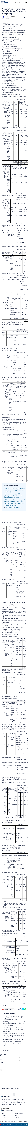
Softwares (14, 1099)
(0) (3, 1009)
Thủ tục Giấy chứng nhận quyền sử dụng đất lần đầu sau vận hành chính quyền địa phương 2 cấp (13, 1017)
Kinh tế (13, 1101)
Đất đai (3, 1099)
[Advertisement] (14, 1077)
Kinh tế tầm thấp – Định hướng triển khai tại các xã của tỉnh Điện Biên (13, 1040)
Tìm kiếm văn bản (18, 1113)
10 (4, 1045)
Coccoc (3, 1113)
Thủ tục (3, 1102)
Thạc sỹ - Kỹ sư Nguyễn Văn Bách (18, 1122)
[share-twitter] (23, 1009)
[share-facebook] (20, 1009)
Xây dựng (12, 1009)
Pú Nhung (19, 1104)
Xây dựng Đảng (20, 1101)
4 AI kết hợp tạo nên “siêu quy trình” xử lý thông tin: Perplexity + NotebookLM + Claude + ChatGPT (14, 1023)
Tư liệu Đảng (17, 1118)
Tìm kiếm (18, 2)
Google (3, 1118)
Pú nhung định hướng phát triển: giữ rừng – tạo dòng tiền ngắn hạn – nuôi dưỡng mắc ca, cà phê (14, 495)
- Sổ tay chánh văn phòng (10, 1121)
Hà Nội (14, 1104)
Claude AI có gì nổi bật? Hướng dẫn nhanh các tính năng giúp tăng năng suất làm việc (14, 490)
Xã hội (19, 1099)
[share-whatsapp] (25, 1009)
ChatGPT (3, 1115)
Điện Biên (9, 1104)
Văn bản (7, 1009)
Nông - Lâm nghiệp (11, 1102)
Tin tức (16, 1115)
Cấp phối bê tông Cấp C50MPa (13, 507)
